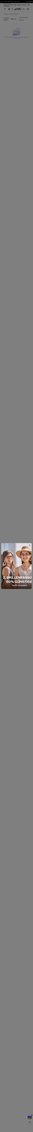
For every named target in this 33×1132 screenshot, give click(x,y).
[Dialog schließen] (30, 545)
